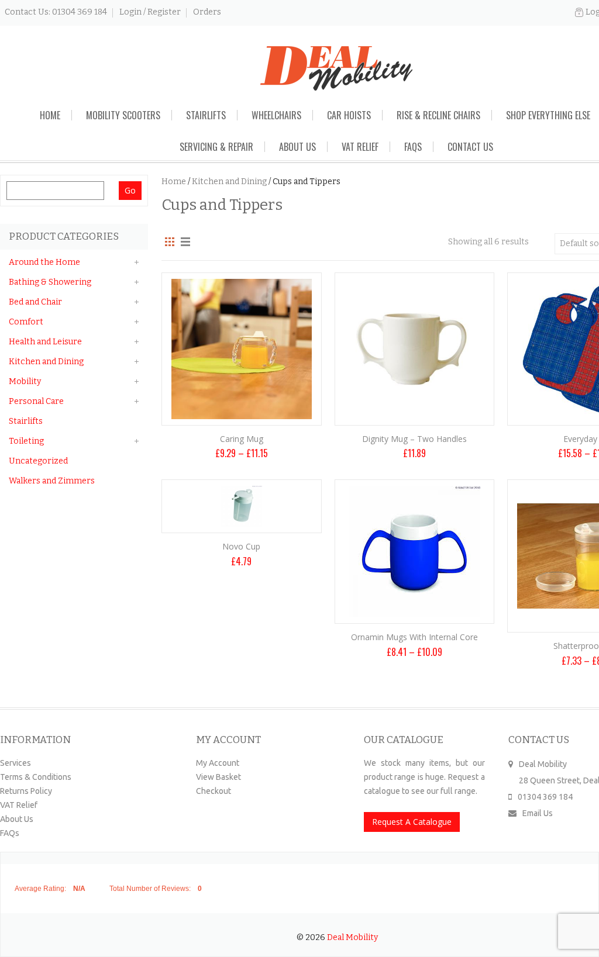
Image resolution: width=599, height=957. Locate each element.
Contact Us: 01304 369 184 (56, 12)
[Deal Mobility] (336, 68)
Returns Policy (26, 791)
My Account (217, 763)
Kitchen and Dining (229, 181)
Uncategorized (38, 461)
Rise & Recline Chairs (438, 115)
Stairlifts (206, 115)
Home (50, 115)
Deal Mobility (352, 937)
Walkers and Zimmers (52, 481)
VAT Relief (360, 147)
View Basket (218, 777)
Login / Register (150, 12)
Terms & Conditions (35, 777)
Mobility (25, 381)
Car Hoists (349, 115)
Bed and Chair (35, 302)
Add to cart (414, 395)
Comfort (26, 322)
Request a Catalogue (412, 821)
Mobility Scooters (123, 115)
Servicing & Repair (216, 147)
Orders (207, 12)
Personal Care (36, 401)
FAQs (413, 147)
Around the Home (44, 262)
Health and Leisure (45, 342)
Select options (241, 395)
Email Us (537, 813)
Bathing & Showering (50, 282)
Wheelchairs (276, 115)
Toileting (26, 441)
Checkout (213, 791)
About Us (297, 147)
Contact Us (470, 147)
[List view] (183, 242)
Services (15, 763)
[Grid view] (168, 242)
